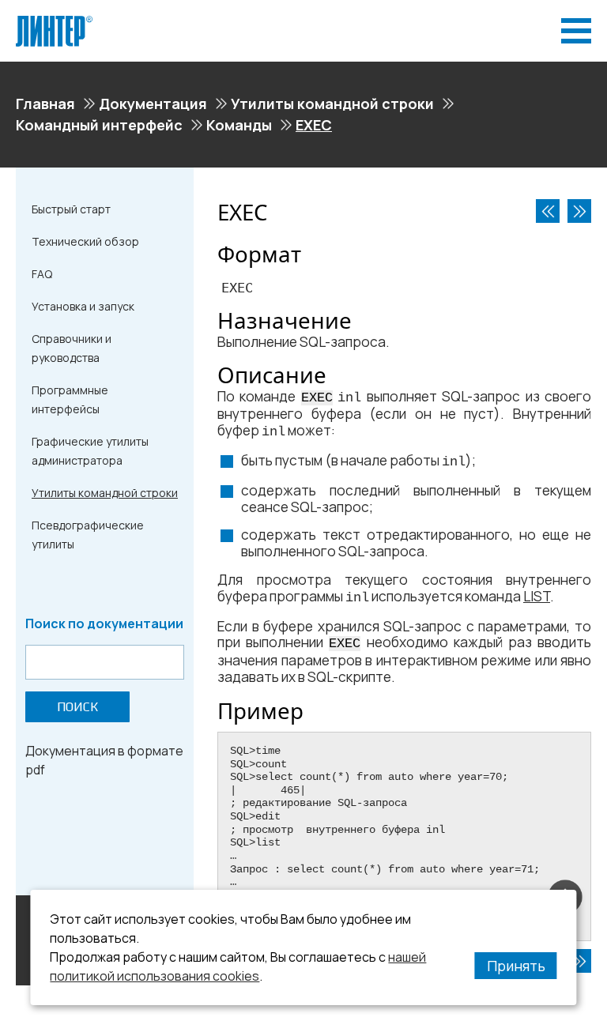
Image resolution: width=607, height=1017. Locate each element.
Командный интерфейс (99, 124)
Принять (516, 965)
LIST (536, 596)
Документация (153, 103)
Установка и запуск (83, 306)
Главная (45, 103)
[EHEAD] (548, 211)
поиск (77, 706)
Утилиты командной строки (332, 103)
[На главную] (54, 22)
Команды (239, 124)
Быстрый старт (71, 209)
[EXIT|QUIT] (579, 211)
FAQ (42, 273)
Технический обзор (85, 241)
